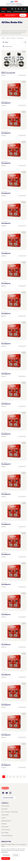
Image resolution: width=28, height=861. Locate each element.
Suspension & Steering (20, 11)
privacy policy (4, 852)
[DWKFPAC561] (14, 451)
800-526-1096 (5, 806)
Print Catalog (4, 832)
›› (24, 776)
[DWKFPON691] (14, 240)
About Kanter (5, 815)
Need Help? (4, 809)
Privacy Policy (5, 826)
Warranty (3, 823)
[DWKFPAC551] (14, 511)
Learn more (19, 4)
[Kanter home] (2, 15)
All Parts (3, 38)
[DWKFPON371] (14, 420)
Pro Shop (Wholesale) (7, 835)
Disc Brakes (13, 38)
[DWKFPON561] (14, 330)
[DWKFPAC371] (14, 752)
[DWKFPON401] (14, 390)
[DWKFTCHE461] (14, 150)
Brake (3, 11)
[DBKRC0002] (14, 59)
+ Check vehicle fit (22, 75)
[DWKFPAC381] (14, 721)
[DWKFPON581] (14, 300)
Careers (3, 818)
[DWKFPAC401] (14, 691)
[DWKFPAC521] (14, 571)
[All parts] (25, 8)
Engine (9, 11)
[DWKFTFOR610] (14, 89)
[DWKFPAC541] (14, 541)
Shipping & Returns (6, 820)
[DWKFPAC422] (14, 601)
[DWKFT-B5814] (14, 210)
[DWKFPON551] (14, 360)
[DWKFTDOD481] (14, 120)
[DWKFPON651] (14, 270)
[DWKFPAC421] (14, 631)
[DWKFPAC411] (14, 661)
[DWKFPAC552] (14, 481)
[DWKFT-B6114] (14, 180)
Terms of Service (5, 829)
